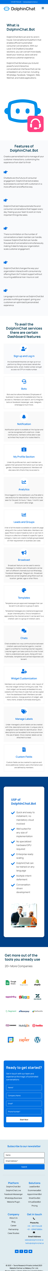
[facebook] (21, 1251)
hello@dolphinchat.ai (30, 2)
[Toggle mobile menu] (43, 8)
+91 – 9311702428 (34, 1226)
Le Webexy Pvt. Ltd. (30, 1268)
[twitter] (26, 1251)
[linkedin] (17, 1251)
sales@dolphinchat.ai (34, 1240)
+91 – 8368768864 (34, 1229)
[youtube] (30, 1251)
